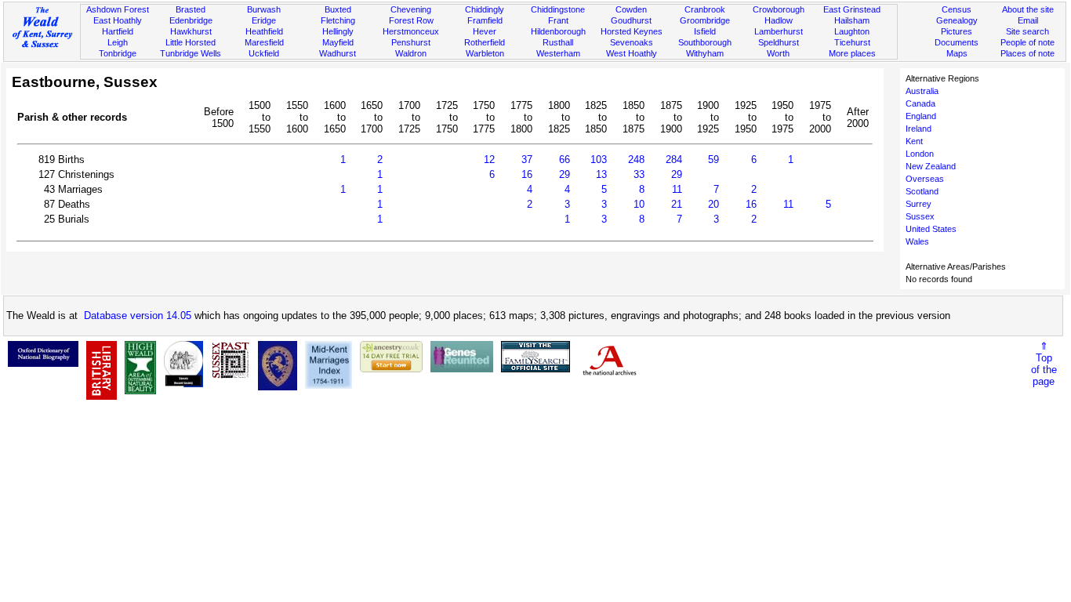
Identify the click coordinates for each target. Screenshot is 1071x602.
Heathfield (264, 31)
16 (526, 174)
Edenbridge (190, 20)
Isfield (705, 31)
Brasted (190, 9)
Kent (914, 141)
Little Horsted (190, 42)
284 (674, 159)
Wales (917, 241)
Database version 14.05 (137, 315)
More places (852, 53)
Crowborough (778, 9)
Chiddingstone (558, 9)
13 (601, 174)
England (921, 116)
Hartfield (117, 31)
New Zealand (931, 166)
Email (1028, 20)
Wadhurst (337, 53)
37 (526, 159)
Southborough (705, 42)
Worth (778, 53)
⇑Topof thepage (1044, 363)
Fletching (338, 20)
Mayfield (338, 42)
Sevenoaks (631, 42)
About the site (1028, 9)
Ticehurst (852, 42)
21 (676, 204)
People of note (1027, 42)
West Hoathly (631, 53)
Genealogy (957, 20)
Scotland (922, 191)
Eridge (264, 20)
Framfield (485, 20)
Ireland (918, 128)
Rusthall (558, 42)
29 (564, 174)
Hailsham (852, 20)
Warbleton (485, 53)
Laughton (852, 31)
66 (564, 159)
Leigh (117, 42)
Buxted (338, 9)
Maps (957, 53)
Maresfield (264, 42)
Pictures (956, 31)
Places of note (1027, 53)
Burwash (264, 9)
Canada (920, 103)
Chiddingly (484, 9)
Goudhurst (631, 20)
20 (713, 204)
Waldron (411, 53)
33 (639, 174)
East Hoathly (117, 20)
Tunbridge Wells (190, 53)
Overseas (925, 178)
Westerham (558, 53)
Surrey (918, 204)
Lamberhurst (778, 31)
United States (931, 229)
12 (489, 159)
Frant (558, 20)
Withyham (705, 53)
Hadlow (778, 20)
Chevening (410, 9)
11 (677, 189)
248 (636, 159)
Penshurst (410, 42)
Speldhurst (778, 42)
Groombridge (705, 20)
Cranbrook (704, 9)
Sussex (920, 216)
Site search (1027, 31)
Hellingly (338, 31)
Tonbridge (117, 53)
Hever (484, 31)
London (920, 153)
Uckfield (264, 53)
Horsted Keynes (632, 31)
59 (713, 159)
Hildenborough (558, 31)
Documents (956, 42)
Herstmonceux (411, 31)
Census (956, 9)
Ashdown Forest (117, 9)
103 (598, 159)
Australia (922, 91)
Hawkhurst (191, 31)
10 (639, 204)
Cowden (631, 9)
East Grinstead (851, 9)
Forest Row (411, 20)
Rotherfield (484, 42)
